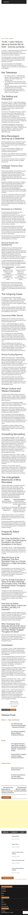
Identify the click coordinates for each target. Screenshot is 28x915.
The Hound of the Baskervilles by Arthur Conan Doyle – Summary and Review (7, 790)
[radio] (10, 704)
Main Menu (6, 2)
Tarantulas (3, 904)
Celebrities (3, 891)
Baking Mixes (15, 836)
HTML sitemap (4, 906)
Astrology (3, 888)
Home (2, 38)
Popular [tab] (5, 832)
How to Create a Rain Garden (17, 853)
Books (7, 38)
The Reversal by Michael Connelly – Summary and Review (20, 789)
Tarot (2, 895)
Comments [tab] (14, 832)
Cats (2, 899)
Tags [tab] (22, 832)
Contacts (3, 911)
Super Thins (15, 844)
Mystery (11, 38)
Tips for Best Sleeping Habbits (18, 869)
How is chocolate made (18, 860)
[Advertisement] (14, 22)
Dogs (2, 902)
